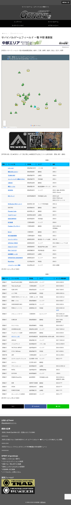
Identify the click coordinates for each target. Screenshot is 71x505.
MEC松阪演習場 (12, 235)
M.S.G (9, 232)
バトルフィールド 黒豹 (14, 265)
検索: (47, 160)
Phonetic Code (12, 211)
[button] (5, 164)
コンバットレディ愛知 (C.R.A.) (16, 179)
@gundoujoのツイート (9, 423)
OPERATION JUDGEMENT (15, 257)
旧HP (57, 310)
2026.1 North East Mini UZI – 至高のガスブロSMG (18, 432)
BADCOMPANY (12, 218)
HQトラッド (11, 196)
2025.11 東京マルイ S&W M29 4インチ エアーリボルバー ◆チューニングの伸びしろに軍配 (32, 439)
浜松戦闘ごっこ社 (13, 254)
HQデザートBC (15, 336)
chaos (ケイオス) (12, 246)
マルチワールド (12, 215)
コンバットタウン (13, 239)
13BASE (10, 183)
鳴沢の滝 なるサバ (13, 171)
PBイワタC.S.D (12, 250)
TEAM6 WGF (11, 175)
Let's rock (10, 168)
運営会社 (43, 502)
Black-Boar (11, 261)
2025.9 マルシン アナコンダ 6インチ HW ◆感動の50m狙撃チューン (24, 447)
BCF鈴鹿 (10, 222)
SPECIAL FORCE (13, 243)
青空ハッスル (11, 186)
